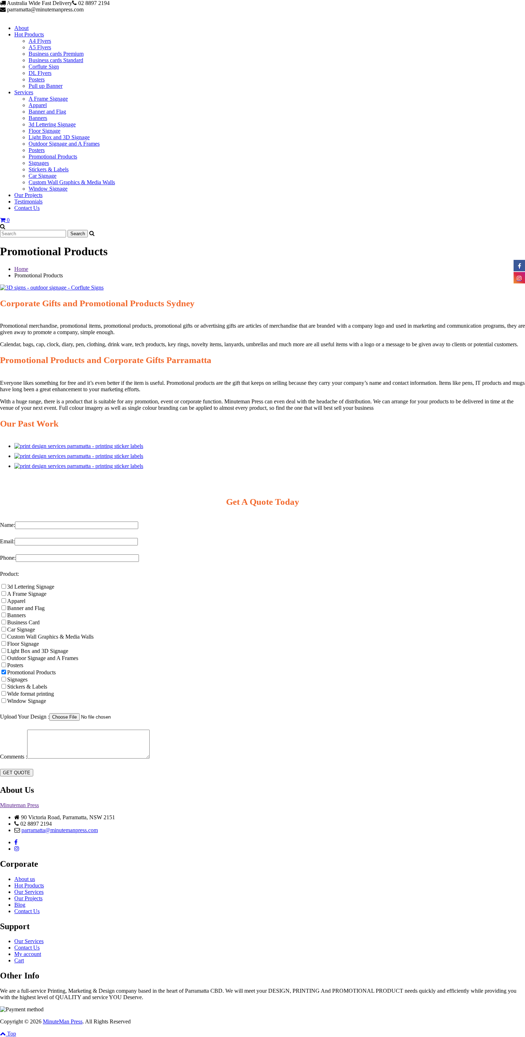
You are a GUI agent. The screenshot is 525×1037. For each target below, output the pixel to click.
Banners (38, 118)
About (21, 28)
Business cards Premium (56, 54)
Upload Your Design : (24, 717)
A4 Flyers (40, 41)
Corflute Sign (44, 67)
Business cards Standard (56, 60)
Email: (7, 541)
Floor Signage (44, 131)
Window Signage (48, 189)
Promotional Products (53, 156)
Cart (19, 960)
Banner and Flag (47, 112)
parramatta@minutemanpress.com (59, 830)
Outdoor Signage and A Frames (64, 144)
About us (24, 879)
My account (27, 954)
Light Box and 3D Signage (59, 137)
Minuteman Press (19, 805)
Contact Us (27, 208)
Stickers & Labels (49, 169)
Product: (9, 574)
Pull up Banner (45, 86)
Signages (39, 163)
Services (23, 92)
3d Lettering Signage (52, 124)
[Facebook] (16, 842)
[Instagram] (16, 849)
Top (11, 1034)
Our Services (29, 892)
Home (21, 269)
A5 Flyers (40, 47)
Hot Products (29, 34)
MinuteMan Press (62, 1021)
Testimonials (28, 201)
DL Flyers (40, 73)
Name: (7, 525)
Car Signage (42, 176)
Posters (37, 79)
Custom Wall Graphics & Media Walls (72, 182)
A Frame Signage (48, 99)
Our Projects (28, 195)
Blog (19, 905)
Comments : (13, 757)
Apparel (38, 105)
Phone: (8, 558)
